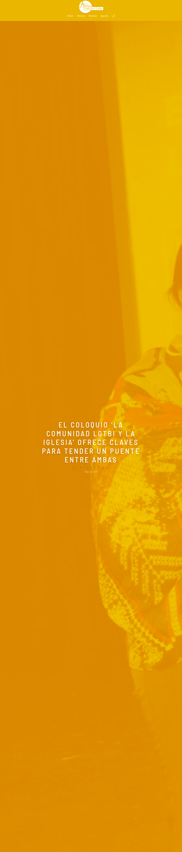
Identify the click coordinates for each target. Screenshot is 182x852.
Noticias (93, 16)
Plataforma (91, 467)
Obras (70, 16)
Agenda (104, 16)
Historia (81, 16)
